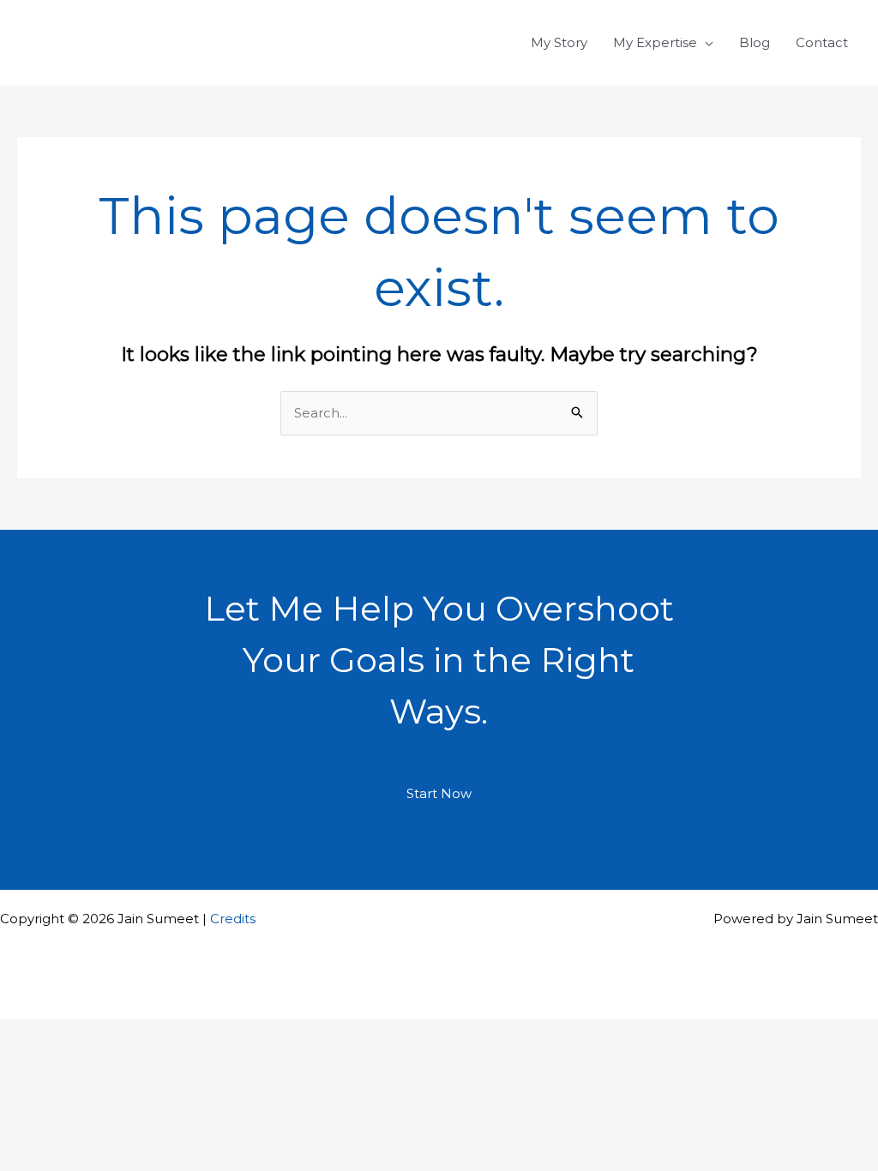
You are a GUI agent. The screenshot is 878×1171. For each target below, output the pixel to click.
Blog (754, 42)
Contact (822, 42)
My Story (559, 42)
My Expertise (655, 42)
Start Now (439, 793)
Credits (233, 918)
